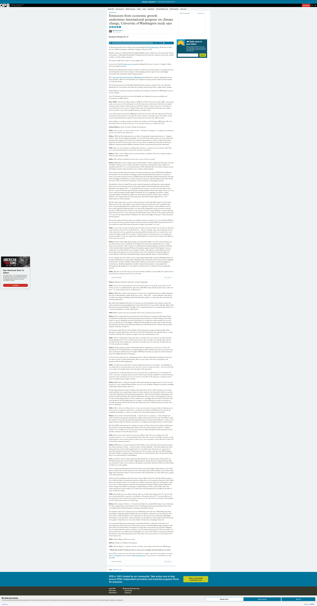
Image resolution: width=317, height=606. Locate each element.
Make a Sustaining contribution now (196, 579)
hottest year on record (130, 64)
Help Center (112, 590)
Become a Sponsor (167, 277)
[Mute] (163, 43)
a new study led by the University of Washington (127, 77)
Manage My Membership (132, 588)
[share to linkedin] (117, 27)
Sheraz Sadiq (117, 30)
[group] (141, 43)
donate (306, 5)
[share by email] (110, 27)
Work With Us (113, 593)
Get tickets (15, 285)
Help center (183, 9)
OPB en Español (174, 9)
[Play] (110, 43)
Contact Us (128, 593)
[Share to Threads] (120, 27)
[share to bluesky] (115, 27)
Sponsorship (128, 590)
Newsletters (151, 9)
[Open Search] (312, 5)
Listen (144, 9)
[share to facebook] (112, 27)
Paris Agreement (153, 47)
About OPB (111, 9)
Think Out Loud (112, 12)
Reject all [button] (298, 599)
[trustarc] (312, 604)
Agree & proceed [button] (262, 599)
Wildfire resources (130, 9)
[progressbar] (132, 43)
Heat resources (120, 9)
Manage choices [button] (224, 599)
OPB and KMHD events (162, 9)
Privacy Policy (5, 604)
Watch (139, 9)
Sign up (203, 55)
